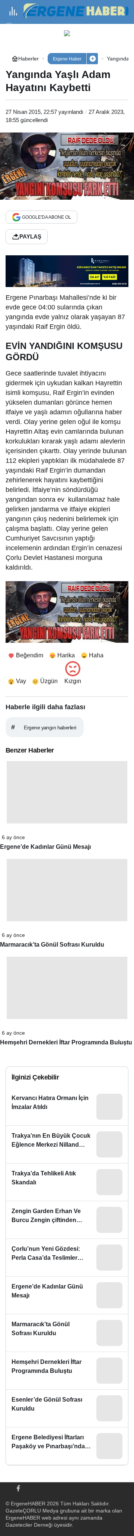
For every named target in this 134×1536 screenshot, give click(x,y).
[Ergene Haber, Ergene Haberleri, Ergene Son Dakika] (78, 10)
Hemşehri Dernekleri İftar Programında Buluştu (66, 1042)
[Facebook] (18, 1487)
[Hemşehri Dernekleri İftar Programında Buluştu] (67, 1370)
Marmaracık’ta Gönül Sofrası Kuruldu (52, 944)
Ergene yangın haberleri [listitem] (43, 727)
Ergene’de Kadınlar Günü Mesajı (45, 847)
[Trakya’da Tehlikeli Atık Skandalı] (67, 1182)
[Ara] (9, 28)
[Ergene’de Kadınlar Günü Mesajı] (67, 1295)
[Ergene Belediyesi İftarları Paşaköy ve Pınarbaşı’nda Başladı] (67, 1446)
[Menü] (13, 11)
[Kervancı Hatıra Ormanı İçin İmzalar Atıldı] (67, 1106)
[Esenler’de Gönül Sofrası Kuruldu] (67, 1408)
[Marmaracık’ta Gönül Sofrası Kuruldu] (67, 1333)
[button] (92, 58)
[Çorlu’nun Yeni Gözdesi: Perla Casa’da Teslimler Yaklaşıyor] (67, 1257)
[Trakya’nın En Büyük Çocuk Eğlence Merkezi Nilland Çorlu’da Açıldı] (67, 1144)
